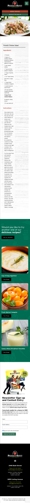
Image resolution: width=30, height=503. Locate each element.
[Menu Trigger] (27, 3)
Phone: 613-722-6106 (15, 482)
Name (3, 419)
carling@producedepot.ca (15, 483)
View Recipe (6, 279)
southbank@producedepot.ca (15, 470)
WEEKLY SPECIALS (15, 11)
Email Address (5, 424)
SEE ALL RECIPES (8, 237)
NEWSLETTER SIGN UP (15, 14)
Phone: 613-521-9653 (15, 468)
